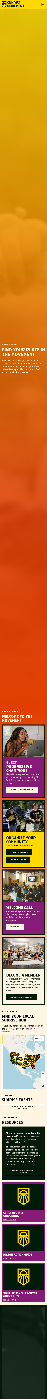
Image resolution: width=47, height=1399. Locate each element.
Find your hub (19, 852)
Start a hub (18, 859)
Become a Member (21, 997)
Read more (9, 1220)
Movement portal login (23, 1171)
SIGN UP (15, 927)
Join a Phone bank (22, 790)
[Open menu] (43, 4)
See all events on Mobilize (23, 1107)
